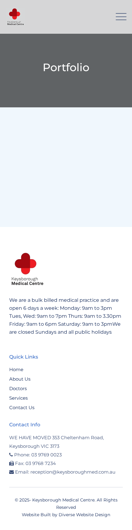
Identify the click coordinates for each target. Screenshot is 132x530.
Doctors (18, 388)
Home (16, 369)
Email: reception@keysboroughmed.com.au (65, 472)
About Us (19, 379)
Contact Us (21, 407)
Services (18, 398)
